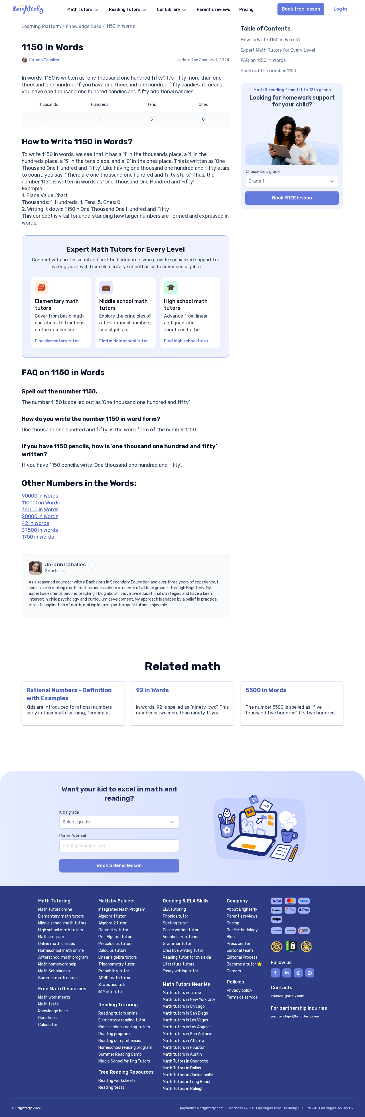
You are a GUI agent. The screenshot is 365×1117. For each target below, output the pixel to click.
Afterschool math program (63, 957)
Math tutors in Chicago (184, 1006)
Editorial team (240, 950)
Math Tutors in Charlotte (185, 1061)
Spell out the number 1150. (269, 70)
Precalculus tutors (115, 943)
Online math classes (56, 943)
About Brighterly (242, 909)
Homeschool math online (61, 950)
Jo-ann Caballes (44, 60)
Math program (51, 936)
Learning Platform (41, 26)
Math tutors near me (182, 992)
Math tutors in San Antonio (187, 1033)
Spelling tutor (175, 923)
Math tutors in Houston (184, 1047)
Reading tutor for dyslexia (187, 957)
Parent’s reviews (242, 916)
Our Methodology (242, 930)
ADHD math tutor (114, 977)
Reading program (114, 1033)
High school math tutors (60, 930)
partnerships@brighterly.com (295, 1016)
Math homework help (57, 964)
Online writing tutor (180, 930)
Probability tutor (113, 971)
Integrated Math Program (121, 909)
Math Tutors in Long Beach (187, 1081)
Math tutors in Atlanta (183, 1040)
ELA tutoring (174, 909)
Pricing (233, 923)
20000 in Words (40, 516)
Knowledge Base (83, 26)
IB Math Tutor (110, 991)
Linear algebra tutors (117, 957)
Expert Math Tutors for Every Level (278, 50)
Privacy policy (239, 990)
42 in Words (35, 523)
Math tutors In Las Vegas (185, 1020)
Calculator (47, 1024)
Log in (340, 9)
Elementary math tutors (61, 916)
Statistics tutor (113, 984)
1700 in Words (38, 537)
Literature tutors (178, 964)
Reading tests (111, 1087)
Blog (231, 936)
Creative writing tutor (183, 950)
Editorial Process (242, 957)
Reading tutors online (118, 1013)
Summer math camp (57, 977)
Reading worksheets (117, 1080)
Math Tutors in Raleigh (183, 1088)
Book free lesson (301, 9)
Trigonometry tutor (116, 964)
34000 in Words (40, 509)
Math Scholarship (54, 971)
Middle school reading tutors (124, 1027)
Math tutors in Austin (182, 1054)
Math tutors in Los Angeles (187, 1027)
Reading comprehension (120, 1040)
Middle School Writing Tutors (124, 1061)
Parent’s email (72, 835)
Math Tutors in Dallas (182, 1068)
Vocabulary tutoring (181, 936)
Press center (238, 943)
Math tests (48, 1004)
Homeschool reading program (125, 1047)
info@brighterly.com (287, 996)
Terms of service (242, 997)
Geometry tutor (113, 930)
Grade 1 (256, 181)
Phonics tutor (175, 916)
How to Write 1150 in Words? (271, 40)
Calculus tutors (112, 950)
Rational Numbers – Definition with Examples (69, 694)
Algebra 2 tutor (112, 923)
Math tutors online (55, 909)
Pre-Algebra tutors (115, 936)
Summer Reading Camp (120, 1054)
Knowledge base (53, 1011)
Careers (234, 971)
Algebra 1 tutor (112, 916)
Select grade (76, 822)
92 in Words (152, 690)
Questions (47, 1017)
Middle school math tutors (62, 923)
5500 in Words (266, 690)
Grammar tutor (177, 943)
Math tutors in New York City (189, 999)
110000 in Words (41, 503)
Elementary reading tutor (121, 1020)
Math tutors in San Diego (185, 1013)
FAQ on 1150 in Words (263, 60)
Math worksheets (54, 997)
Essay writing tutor (180, 971)
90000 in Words (40, 496)
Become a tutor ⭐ (244, 964)
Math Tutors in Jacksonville (188, 1074)
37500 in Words (40, 530)
